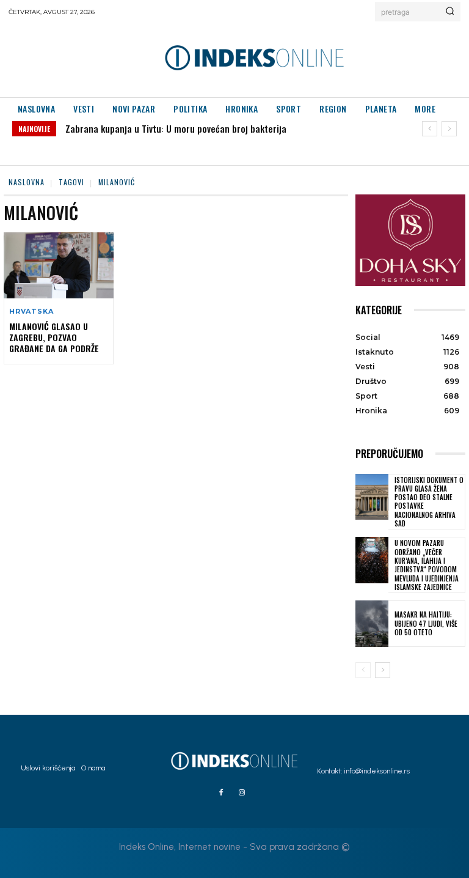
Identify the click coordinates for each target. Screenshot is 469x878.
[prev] (429, 128)
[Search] (449, 11)
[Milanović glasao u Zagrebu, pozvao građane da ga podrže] (59, 265)
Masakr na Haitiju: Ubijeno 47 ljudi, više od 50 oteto (425, 623)
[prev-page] (363, 670)
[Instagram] (241, 793)
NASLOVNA (27, 182)
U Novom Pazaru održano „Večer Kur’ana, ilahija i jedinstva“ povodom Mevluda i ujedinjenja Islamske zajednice (426, 564)
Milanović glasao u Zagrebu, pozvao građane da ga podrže (54, 337)
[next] (449, 128)
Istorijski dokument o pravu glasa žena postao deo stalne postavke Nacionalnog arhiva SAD (429, 501)
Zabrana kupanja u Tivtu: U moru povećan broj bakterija (175, 128)
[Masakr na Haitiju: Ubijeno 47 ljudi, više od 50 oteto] (371, 623)
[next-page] (382, 670)
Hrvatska (31, 311)
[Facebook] (221, 793)
